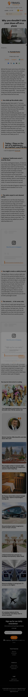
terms (18, 361)
